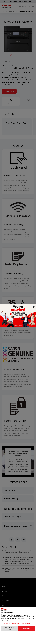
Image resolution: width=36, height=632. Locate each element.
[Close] (33, 306)
